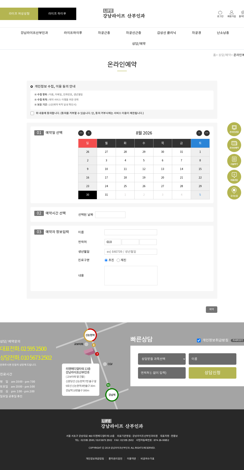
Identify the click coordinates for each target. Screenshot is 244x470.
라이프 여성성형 (19, 13)
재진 (123, 260)
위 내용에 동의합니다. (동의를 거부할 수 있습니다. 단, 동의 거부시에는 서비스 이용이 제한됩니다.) (90, 113)
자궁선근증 (133, 33)
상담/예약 (139, 44)
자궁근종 (104, 33)
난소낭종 (223, 33)
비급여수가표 (147, 458)
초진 (111, 260)
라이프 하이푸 (57, 13)
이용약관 (131, 458)
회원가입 (231, 16)
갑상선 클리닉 (166, 33)
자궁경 (196, 33)
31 (106, 194)
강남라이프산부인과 (34, 33)
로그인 (220, 16)
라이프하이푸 (73, 33)
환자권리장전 (115, 458)
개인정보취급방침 (215, 340)
